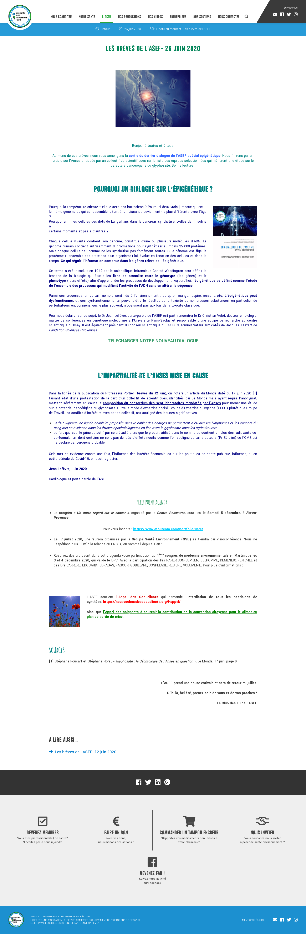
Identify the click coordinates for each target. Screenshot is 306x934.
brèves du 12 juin (151, 393)
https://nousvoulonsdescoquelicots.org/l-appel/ (141, 601)
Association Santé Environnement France (19, 16)
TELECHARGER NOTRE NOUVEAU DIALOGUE (153, 341)
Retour (105, 29)
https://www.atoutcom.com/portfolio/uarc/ (168, 529)
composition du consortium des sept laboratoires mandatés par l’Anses (162, 403)
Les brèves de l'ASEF (197, 29)
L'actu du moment (168, 29)
